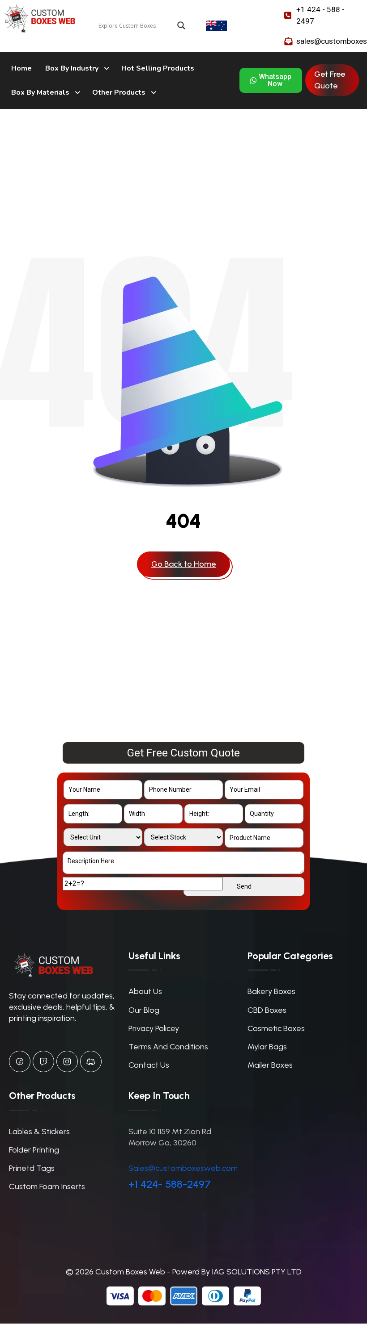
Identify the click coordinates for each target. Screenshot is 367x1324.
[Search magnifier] (181, 25)
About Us (145, 991)
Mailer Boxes (270, 1065)
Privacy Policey (153, 1028)
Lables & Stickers (39, 1131)
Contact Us (148, 1065)
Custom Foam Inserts (47, 1186)
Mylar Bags (267, 1047)
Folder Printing (34, 1150)
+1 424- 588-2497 (169, 1184)
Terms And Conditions (168, 1047)
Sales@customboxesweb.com (183, 1168)
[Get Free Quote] (331, 80)
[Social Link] (19, 1061)
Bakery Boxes (271, 991)
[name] (183, 564)
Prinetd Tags (32, 1168)
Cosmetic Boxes (276, 1028)
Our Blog (143, 1010)
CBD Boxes (267, 1010)
